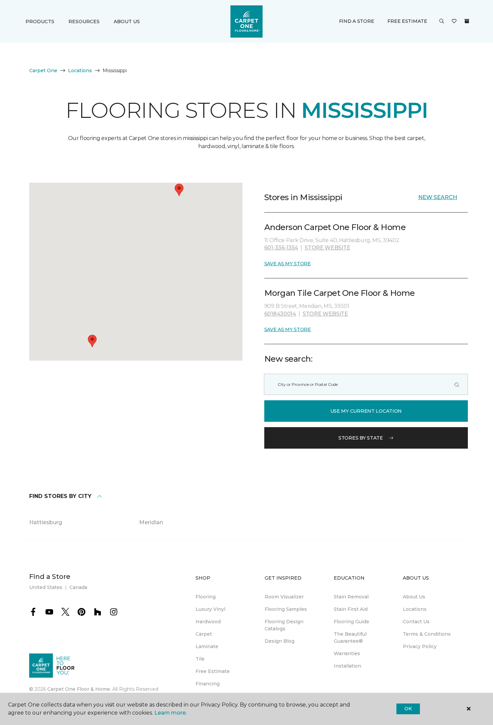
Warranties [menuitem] (347, 653)
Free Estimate (407, 21)
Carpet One (43, 70)
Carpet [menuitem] (204, 634)
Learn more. (170, 713)
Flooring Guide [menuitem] (351, 622)
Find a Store (356, 21)
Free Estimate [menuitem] (213, 671)
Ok (408, 709)
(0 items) (466, 21)
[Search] (456, 384)
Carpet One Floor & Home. (79, 689)
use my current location (366, 411)
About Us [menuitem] (414, 597)
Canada (78, 587)
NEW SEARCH (437, 197)
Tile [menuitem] (200, 659)
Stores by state (360, 438)
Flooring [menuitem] (206, 597)
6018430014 (280, 314)
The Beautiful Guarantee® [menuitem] (350, 637)
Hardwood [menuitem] (208, 622)
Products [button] (39, 21)
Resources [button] (84, 21)
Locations (80, 70)
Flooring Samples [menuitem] (286, 609)
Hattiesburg (45, 522)
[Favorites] (454, 21)
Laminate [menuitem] (207, 646)
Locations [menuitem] (415, 609)
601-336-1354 (281, 247)
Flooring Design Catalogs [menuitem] (284, 625)
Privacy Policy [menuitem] (420, 646)
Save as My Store (287, 264)
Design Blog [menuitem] (279, 641)
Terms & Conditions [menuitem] (427, 634)
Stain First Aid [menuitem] (351, 609)
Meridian (151, 522)
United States (45, 587)
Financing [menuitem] (208, 684)
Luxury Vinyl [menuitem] (210, 609)
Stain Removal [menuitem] (351, 597)
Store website (327, 247)
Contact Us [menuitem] (416, 622)
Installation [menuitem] (347, 666)
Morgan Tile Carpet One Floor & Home (339, 293)
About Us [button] (127, 21)
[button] (441, 21)
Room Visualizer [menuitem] (284, 597)
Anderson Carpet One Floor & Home (335, 227)
